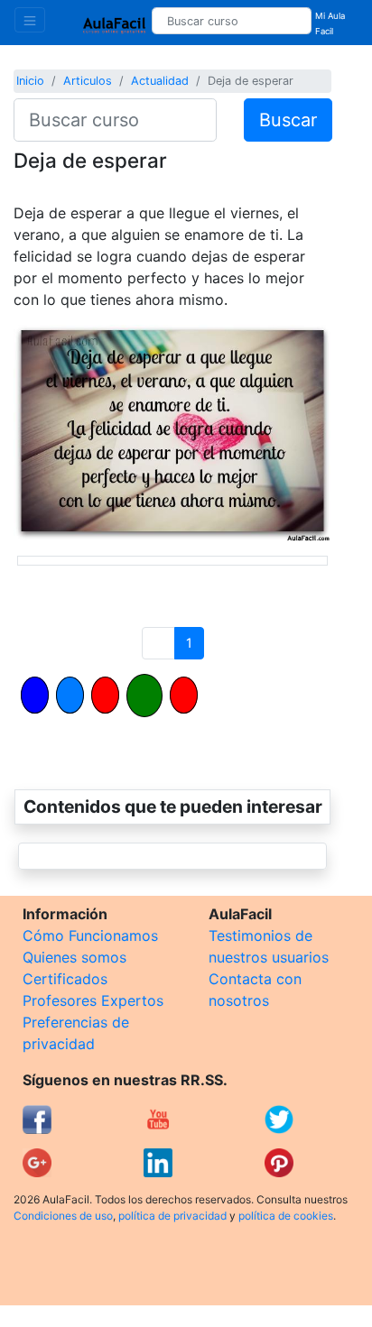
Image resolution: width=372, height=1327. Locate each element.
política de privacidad (172, 1215)
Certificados (65, 979)
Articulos (87, 81)
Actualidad (160, 81)
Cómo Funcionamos (90, 935)
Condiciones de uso (63, 1215)
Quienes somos (74, 957)
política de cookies (285, 1215)
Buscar (288, 120)
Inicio (30, 81)
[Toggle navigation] (29, 19)
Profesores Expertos (93, 1000)
